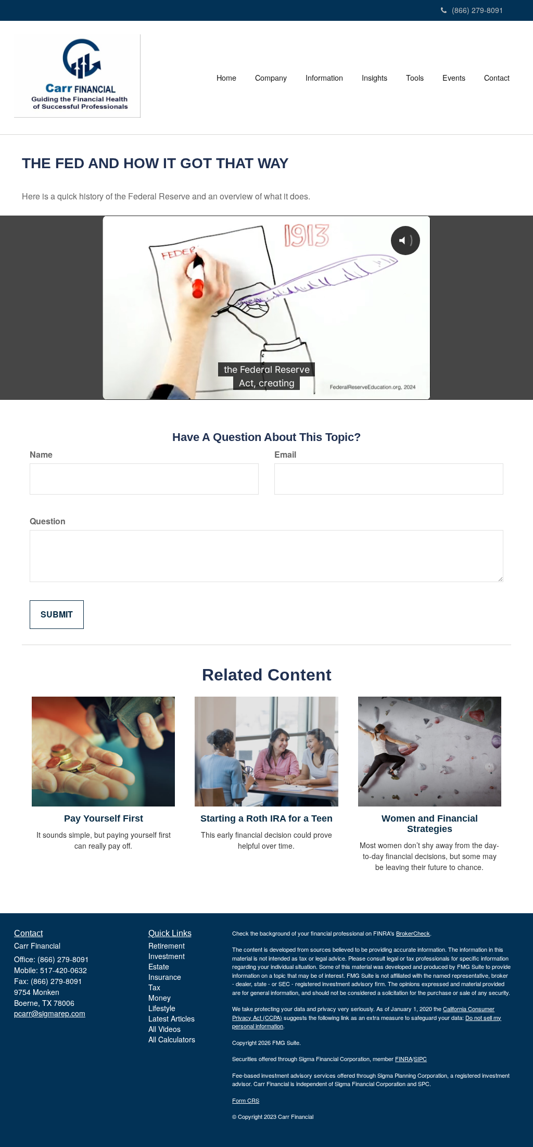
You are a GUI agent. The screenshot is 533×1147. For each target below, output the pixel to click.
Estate (158, 966)
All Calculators (171, 1039)
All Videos (164, 1029)
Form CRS (245, 1100)
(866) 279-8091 (477, 10)
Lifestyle (161, 1008)
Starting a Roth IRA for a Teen (266, 818)
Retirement (166, 945)
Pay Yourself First (103, 818)
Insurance (164, 977)
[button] (271, 77)
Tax (154, 987)
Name (41, 454)
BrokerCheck (413, 933)
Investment (166, 956)
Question (48, 521)
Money (159, 997)
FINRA (403, 1058)
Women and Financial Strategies (430, 823)
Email (285, 454)
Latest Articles (171, 1018)
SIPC (420, 1058)
